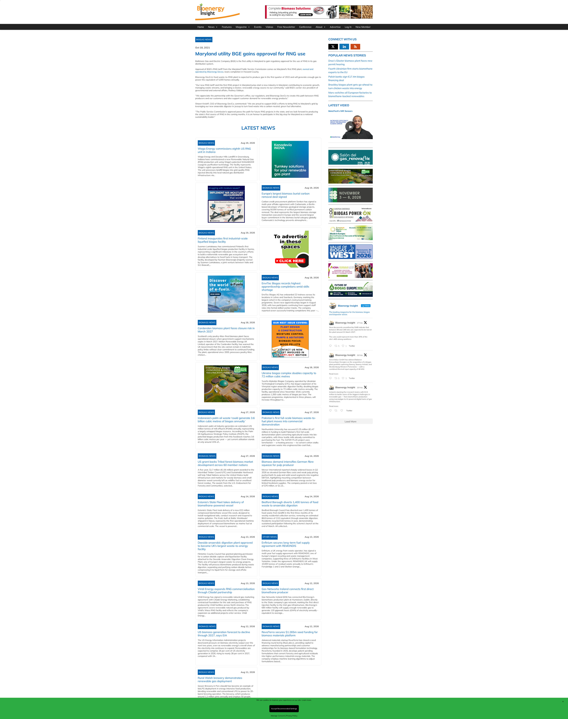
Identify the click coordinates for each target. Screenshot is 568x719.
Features (227, 26)
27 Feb (360, 323)
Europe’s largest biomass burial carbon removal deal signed (286, 195)
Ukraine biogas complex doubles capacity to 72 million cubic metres (289, 374)
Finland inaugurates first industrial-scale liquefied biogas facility (223, 240)
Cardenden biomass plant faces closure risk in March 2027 (226, 329)
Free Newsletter (286, 26)
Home (200, 26)
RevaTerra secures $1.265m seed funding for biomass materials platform (290, 633)
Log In (348, 26)
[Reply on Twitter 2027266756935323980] (331, 346)
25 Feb (360, 387)
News (211, 26)
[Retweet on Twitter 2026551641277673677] (337, 411)
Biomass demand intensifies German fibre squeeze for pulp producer (288, 463)
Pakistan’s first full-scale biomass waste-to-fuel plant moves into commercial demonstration (289, 421)
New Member (363, 26)
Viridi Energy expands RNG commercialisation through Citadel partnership (226, 590)
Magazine (241, 26)
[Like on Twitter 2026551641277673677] (343, 411)
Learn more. (307, 700)
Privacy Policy (291, 716)
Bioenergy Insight (345, 322)
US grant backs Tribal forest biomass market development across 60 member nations (225, 463)
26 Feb (360, 355)
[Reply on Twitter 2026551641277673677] (331, 411)
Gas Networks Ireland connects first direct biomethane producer (288, 590)
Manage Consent (278, 716)
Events (258, 26)
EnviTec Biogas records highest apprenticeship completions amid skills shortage (285, 286)
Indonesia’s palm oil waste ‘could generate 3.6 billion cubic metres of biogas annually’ (226, 419)
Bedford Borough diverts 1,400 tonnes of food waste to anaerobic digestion (290, 503)
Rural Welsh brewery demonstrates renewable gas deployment (220, 679)
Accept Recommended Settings (284, 708)
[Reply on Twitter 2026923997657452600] (331, 378)
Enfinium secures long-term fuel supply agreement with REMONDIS (286, 544)
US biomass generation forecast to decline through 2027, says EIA (224, 633)
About (319, 26)
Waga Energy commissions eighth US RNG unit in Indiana (224, 150)
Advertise (335, 26)
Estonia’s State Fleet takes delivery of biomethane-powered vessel (221, 503)
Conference (305, 26)
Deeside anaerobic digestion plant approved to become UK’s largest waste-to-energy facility (225, 546)
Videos (269, 26)
